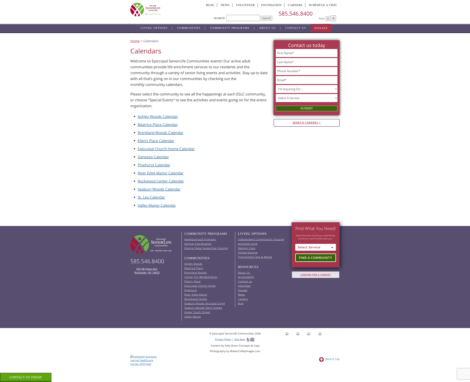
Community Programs (230, 27)
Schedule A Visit (323, 5)
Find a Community (315, 258)
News (225, 5)
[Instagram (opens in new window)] (302, 337)
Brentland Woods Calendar (160, 132)
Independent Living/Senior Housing (261, 239)
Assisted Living (247, 243)
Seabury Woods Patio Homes (203, 307)
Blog (210, 5)
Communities (188, 27)
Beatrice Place (193, 268)
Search (266, 18)
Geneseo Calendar (153, 156)
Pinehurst (190, 290)
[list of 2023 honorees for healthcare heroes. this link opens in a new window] (145, 360)
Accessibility (246, 277)
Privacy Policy (223, 339)
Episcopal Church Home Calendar (166, 148)
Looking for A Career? (315, 274)
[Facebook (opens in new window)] (291, 337)
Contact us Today (25, 377)
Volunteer (245, 5)
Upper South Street (197, 312)
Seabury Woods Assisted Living (204, 303)
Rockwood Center (195, 299)
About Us (267, 27)
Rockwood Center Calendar (161, 181)
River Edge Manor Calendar (161, 173)
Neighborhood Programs (200, 239)
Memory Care (246, 248)
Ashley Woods (193, 263)
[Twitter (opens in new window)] (312, 337)
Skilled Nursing (248, 252)
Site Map (239, 339)
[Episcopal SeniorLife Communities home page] (154, 244)
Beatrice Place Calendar (158, 124)
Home (135, 41)
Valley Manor (192, 316)
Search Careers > (306, 122)
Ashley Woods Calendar (158, 116)
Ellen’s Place (192, 281)
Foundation (271, 5)
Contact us (295, 27)
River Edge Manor (195, 294)
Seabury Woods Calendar (159, 189)
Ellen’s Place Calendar (156, 140)
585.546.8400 (296, 13)
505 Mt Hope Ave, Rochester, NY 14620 (147, 270)
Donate (321, 28)
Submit (306, 108)
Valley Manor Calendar (157, 205)
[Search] (243, 16)
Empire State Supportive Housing (206, 248)
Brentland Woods (195, 272)
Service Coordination (198, 243)
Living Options (154, 27)
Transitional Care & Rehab (255, 257)
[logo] (163, 9)
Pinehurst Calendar (154, 164)
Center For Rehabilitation (200, 277)
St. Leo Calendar (151, 197)
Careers (295, 5)
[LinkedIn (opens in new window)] (323, 337)
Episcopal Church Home (200, 285)
